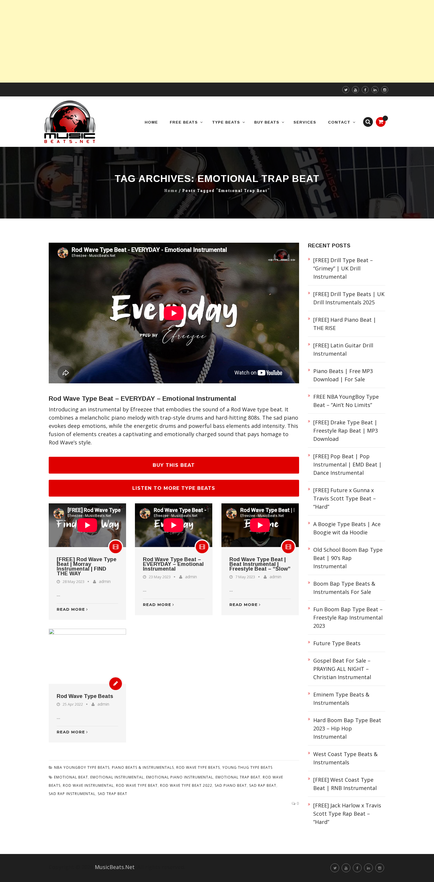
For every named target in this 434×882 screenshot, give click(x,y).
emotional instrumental (117, 777)
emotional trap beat (238, 777)
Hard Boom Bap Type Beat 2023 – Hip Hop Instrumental (347, 728)
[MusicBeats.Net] (69, 121)
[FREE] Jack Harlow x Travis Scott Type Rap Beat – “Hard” (347, 813)
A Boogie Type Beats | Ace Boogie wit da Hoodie (347, 528)
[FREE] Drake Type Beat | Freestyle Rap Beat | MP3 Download (345, 430)
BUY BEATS (266, 122)
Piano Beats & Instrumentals (143, 767)
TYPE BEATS (226, 122)
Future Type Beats (336, 643)
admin (105, 581)
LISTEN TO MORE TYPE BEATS (173, 488)
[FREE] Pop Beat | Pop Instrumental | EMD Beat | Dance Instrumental (347, 464)
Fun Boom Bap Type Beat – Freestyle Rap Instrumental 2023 (348, 617)
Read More (71, 609)
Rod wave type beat (137, 785)
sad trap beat (112, 793)
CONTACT (339, 122)
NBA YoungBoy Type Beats (82, 767)
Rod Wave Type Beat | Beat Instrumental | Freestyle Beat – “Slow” (260, 564)
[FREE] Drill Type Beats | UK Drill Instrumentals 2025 (348, 298)
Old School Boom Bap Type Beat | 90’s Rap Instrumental (348, 558)
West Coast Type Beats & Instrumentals (345, 758)
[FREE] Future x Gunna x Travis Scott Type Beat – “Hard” (344, 498)
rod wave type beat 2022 (186, 785)
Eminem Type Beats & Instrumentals (341, 698)
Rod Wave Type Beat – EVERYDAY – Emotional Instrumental (142, 398)
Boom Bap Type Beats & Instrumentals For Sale (344, 587)
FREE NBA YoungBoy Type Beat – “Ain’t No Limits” (346, 400)
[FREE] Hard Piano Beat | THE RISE (344, 323)
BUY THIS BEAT (174, 465)
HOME (151, 122)
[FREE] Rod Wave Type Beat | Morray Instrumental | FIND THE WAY (86, 566)
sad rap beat (262, 785)
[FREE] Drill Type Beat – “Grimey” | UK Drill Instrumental (343, 268)
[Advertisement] (177, 41)
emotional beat (71, 777)
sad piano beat (231, 785)
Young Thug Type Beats (247, 767)
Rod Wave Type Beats (85, 696)
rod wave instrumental (88, 785)
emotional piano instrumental (179, 777)
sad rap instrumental (72, 793)
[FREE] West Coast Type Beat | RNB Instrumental (345, 783)
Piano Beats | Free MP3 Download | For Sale (343, 375)
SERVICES (304, 122)
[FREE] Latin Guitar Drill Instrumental (343, 349)
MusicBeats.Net (115, 866)
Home (170, 190)
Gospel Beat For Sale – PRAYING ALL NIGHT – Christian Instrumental (342, 669)
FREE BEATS (184, 122)
